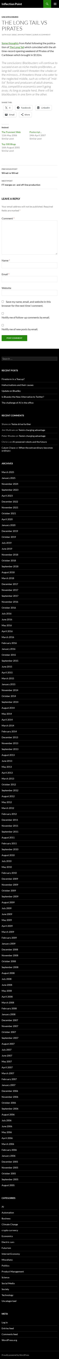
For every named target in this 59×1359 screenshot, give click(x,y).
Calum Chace (8, 447)
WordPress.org (9, 1340)
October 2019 (9, 537)
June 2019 (7, 548)
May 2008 (7, 990)
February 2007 (9, 1079)
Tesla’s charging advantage (32, 430)
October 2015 (9, 654)
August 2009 (8, 902)
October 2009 (9, 890)
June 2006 (7, 1126)
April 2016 (7, 631)
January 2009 (8, 943)
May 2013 (7, 766)
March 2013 (8, 778)
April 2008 (7, 996)
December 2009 (10, 878)
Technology (7, 1295)
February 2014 (9, 731)
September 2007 (10, 1037)
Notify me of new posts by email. (20, 329)
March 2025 (8, 472)
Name (6, 260)
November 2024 (10, 483)
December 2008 (10, 949)
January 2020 (8, 525)
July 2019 (6, 542)
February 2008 (9, 1008)
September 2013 (10, 749)
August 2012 (8, 796)
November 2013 (10, 743)
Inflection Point (12, 4)
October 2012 (9, 784)
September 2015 (10, 660)
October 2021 (9, 513)
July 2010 (6, 861)
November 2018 (10, 554)
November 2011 (10, 825)
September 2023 (10, 489)
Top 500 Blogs (9, 144)
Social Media (8, 1283)
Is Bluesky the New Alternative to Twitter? (23, 396)
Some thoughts (10, 43)
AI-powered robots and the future (29, 441)
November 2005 (10, 1167)
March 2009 (8, 931)
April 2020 (7, 519)
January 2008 (8, 1014)
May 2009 (7, 920)
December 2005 (10, 1161)
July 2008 (6, 979)
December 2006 (10, 1091)
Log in (5, 1322)
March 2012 (8, 808)
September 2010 (10, 849)
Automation (8, 1212)
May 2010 (7, 867)
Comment (8, 218)
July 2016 (6, 613)
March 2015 (8, 678)
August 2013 (8, 755)
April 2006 (7, 1138)
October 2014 (9, 696)
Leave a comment (41, 34)
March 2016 (8, 637)
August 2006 (8, 1114)
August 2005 (8, 1185)
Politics (5, 1265)
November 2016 (10, 601)
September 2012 (10, 790)
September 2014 (10, 702)
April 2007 (7, 1067)
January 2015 (8, 684)
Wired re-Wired (10, 171)
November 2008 (10, 955)
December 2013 (10, 737)
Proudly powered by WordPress (15, 1355)
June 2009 (7, 914)
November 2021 (10, 507)
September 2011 (10, 831)
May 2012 (7, 802)
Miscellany (7, 1259)
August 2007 (8, 1043)
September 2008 (10, 967)
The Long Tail (17, 47)
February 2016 (9, 643)
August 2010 (8, 855)
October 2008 (9, 961)
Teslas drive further (21, 424)
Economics (7, 1236)
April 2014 (7, 719)
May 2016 (7, 625)
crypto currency (10, 1230)
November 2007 (10, 1026)
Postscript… (36, 132)
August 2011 (8, 837)
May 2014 (7, 713)
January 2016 (8, 648)
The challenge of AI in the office (17, 402)
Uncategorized (10, 17)
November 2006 (10, 1096)
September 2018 (10, 566)
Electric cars (8, 1242)
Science (5, 1277)
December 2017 (10, 584)
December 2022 (10, 501)
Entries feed (8, 1328)
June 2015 (7, 666)
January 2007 (8, 1085)
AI (3, 1206)
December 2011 (10, 819)
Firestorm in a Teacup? (13, 379)
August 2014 (8, 707)
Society (5, 1289)
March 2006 (8, 1144)
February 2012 (9, 814)
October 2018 (9, 560)
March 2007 (8, 1073)
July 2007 (6, 1049)
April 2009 (7, 925)
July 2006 (6, 1120)
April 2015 (7, 672)
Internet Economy (11, 1253)
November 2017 (10, 590)
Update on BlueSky (11, 390)
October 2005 (9, 1173)
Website (6, 287)
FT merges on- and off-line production (21, 183)
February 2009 (9, 937)
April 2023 (7, 495)
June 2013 (7, 760)
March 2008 (8, 1002)
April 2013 (7, 772)
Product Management (13, 1271)
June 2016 (7, 619)
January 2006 (8, 1155)
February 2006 (9, 1149)
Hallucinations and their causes (17, 385)
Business (6, 1218)
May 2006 (7, 1132)
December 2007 (10, 1020)
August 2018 (8, 572)
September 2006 (10, 1108)
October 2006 (9, 1102)
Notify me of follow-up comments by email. (26, 317)
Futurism (6, 1248)
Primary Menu (55, 4)
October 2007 (9, 1032)
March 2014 (8, 725)
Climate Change (10, 1224)
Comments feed (10, 1334)
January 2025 (8, 478)
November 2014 (10, 690)
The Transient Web (11, 132)
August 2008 (8, 973)
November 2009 (10, 884)
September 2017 (10, 595)
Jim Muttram (24, 34)
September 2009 (10, 896)
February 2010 (9, 872)
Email (5, 274)
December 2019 (10, 531)
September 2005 (10, 1179)
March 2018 (8, 578)
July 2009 (6, 908)
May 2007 (7, 1061)
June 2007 (7, 1055)
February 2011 (9, 843)
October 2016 (9, 607)
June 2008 (7, 984)
